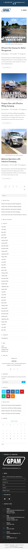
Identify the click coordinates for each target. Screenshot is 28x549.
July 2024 (3, 292)
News (4, 485)
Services (5, 479)
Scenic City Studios (18, 547)
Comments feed (4, 349)
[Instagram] (14, 369)
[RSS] (13, 396)
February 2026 (4, 240)
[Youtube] (8, 396)
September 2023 (5, 319)
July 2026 (3, 226)
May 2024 (3, 297)
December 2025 (4, 245)
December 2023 (4, 311)
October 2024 (4, 283)
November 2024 (4, 281)
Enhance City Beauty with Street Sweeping (10, 211)
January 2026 (4, 243)
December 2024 (4, 278)
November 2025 (4, 248)
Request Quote (6, 490)
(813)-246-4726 (8, 2)
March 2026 (3, 237)
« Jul (2, 444)
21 (24, 186)
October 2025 (4, 251)
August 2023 (4, 321)
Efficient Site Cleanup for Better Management (11, 203)
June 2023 (3, 327)
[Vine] (4, 396)
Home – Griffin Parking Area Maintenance (12, 476)
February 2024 (4, 305)
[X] (17, 369)
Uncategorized (23, 54)
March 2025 (3, 270)
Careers (4, 487)
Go (23, 382)
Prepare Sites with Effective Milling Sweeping (11, 206)
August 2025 (4, 256)
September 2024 (5, 286)
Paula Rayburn (6, 54)
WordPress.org (4, 351)
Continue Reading (7, 68)
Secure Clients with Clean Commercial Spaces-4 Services (14, 214)
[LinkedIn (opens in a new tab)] (15, 4)
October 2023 (4, 316)
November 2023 (4, 313)
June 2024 (3, 294)
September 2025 (5, 254)
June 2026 (3, 229)
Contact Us (5, 482)
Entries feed (4, 347)
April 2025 (3, 267)
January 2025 (4, 275)
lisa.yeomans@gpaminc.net (13, 533)
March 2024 (3, 302)
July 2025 (3, 259)
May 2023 (3, 330)
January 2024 (4, 308)
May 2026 (3, 232)
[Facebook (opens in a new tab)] (13, 4)
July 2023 (3, 324)
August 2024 (4, 289)
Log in (2, 346)
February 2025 (4, 273)
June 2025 (3, 262)
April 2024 (3, 300)
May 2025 (3, 264)
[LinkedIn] (17, 392)
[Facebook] (10, 369)
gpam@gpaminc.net (19, 2)
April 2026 (3, 235)
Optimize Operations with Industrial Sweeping (11, 209)
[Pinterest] (22, 392)
